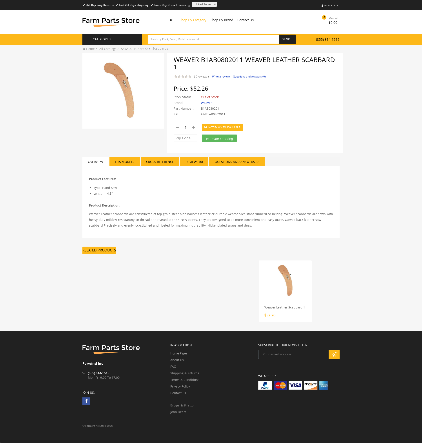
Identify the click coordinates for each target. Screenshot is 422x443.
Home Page (178, 353)
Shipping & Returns (184, 373)
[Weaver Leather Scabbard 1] (285, 280)
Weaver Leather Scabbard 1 (284, 307)
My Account (331, 5)
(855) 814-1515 (328, 39)
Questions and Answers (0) (249, 76)
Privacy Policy (180, 386)
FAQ (173, 366)
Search (287, 39)
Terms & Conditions (184, 380)
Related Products (99, 250)
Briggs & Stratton (182, 405)
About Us (177, 360)
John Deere (178, 412)
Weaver (206, 103)
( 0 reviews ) (201, 76)
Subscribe (334, 354)
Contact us (178, 393)
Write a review (221, 76)
